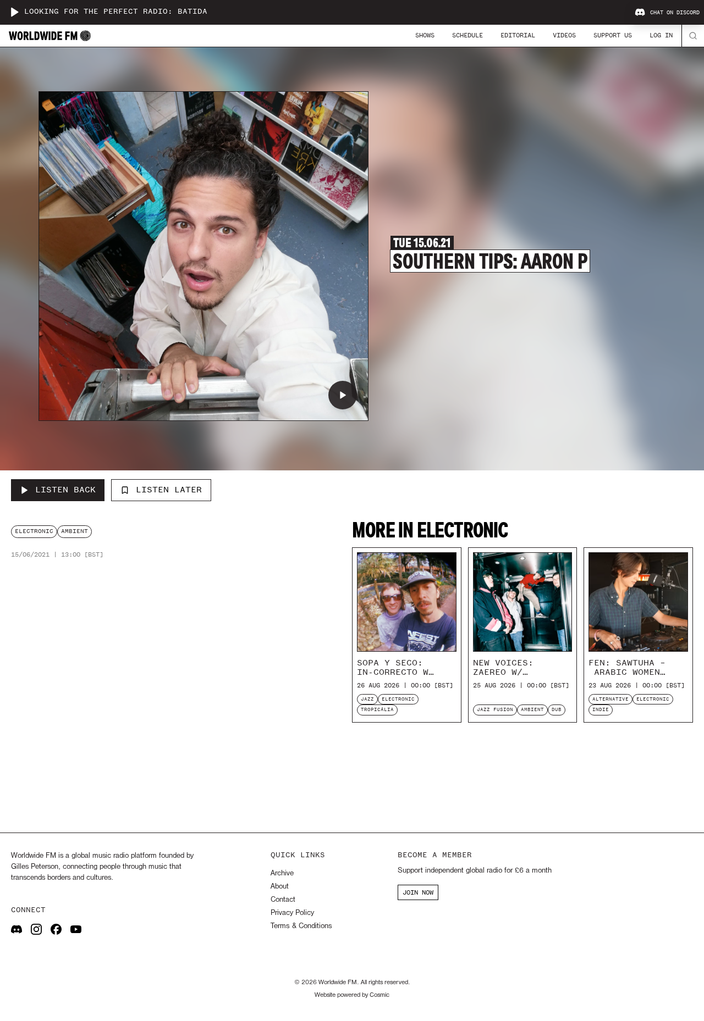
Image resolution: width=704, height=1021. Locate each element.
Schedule (467, 35)
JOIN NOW (418, 892)
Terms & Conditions (301, 926)
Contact (283, 900)
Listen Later (169, 490)
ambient (74, 531)
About (280, 887)
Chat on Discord (675, 12)
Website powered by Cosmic (352, 995)
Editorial (518, 35)
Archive (282, 873)
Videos (564, 35)
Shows (425, 35)
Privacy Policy (292, 913)
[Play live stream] (14, 12)
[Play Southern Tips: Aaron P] (342, 395)
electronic (34, 531)
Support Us (612, 35)
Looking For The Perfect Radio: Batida (115, 12)
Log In (661, 35)
